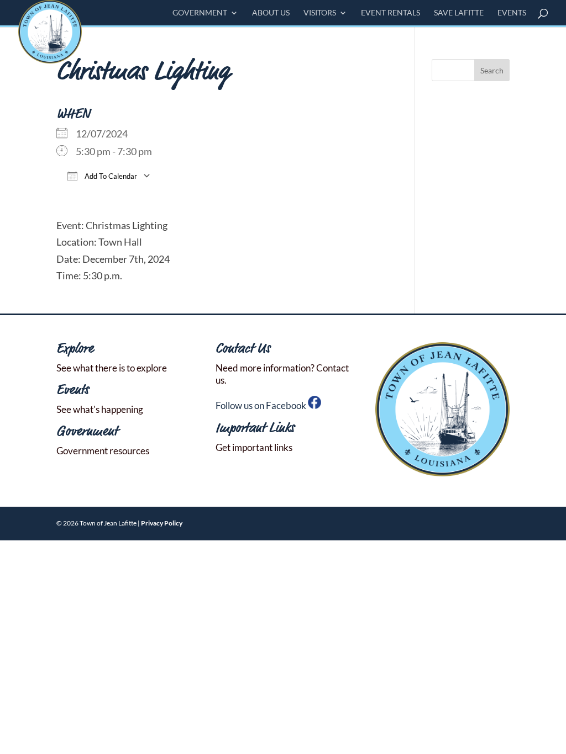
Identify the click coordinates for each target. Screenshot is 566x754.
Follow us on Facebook (262, 405)
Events (511, 13)
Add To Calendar (110, 176)
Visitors (319, 13)
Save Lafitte (459, 13)
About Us (271, 13)
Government (199, 13)
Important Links (255, 428)
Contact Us (243, 349)
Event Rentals (390, 13)
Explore (74, 349)
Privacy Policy (161, 523)
